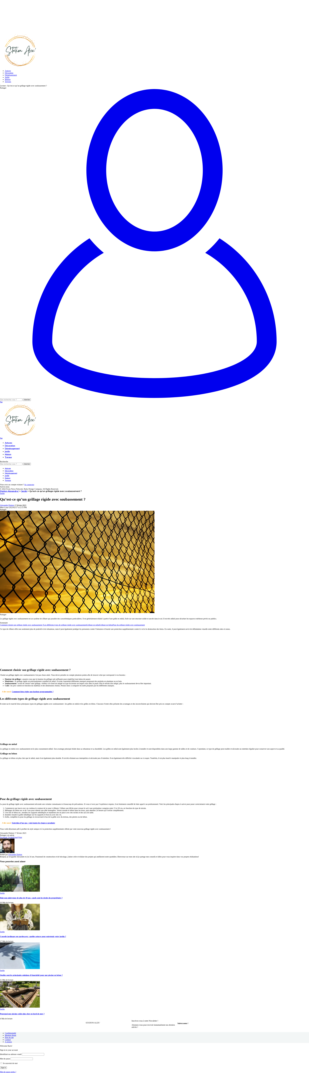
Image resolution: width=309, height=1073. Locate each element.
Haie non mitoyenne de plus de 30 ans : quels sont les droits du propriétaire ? (31, 898)
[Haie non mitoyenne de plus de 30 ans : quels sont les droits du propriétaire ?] (20, 891)
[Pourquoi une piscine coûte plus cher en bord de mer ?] (20, 1007)
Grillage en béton (106, 625)
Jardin (2, 493)
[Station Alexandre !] (19, 67)
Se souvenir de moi (10, 1063)
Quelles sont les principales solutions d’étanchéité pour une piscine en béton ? (31, 975)
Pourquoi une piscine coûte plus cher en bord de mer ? (22, 1014)
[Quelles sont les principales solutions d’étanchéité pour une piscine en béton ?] (20, 968)
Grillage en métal (93, 625)
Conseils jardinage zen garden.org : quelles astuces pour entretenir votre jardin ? (33, 936)
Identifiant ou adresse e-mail (10, 1054)
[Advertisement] (72, 17)
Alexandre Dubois (7, 505)
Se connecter (29, 485)
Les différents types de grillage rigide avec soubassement (65, 625)
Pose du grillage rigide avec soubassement (129, 625)
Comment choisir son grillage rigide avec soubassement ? (21, 625)
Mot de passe (5, 1059)
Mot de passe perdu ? (8, 1072)
